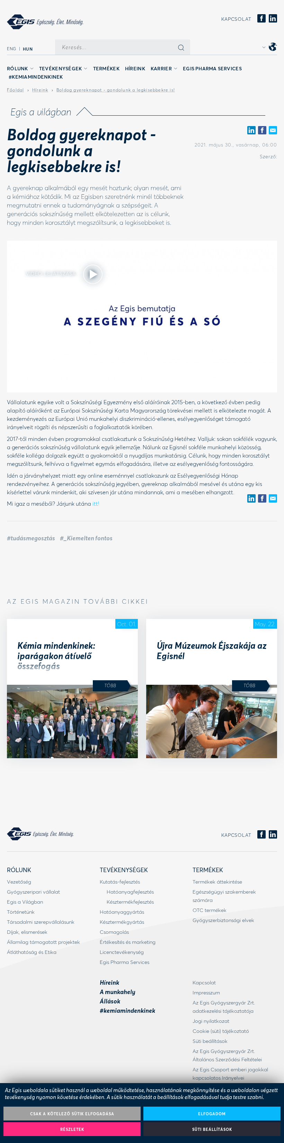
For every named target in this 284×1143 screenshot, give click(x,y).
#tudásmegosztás (31, 538)
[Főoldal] (45, 21)
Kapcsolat (236, 19)
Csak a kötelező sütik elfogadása (72, 1113)
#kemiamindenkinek (36, 76)
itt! (95, 503)
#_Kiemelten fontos (86, 538)
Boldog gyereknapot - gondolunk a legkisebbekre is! (115, 90)
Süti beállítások (212, 1129)
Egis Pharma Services (212, 68)
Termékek (106, 68)
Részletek (72, 1129)
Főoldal (15, 90)
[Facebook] (261, 19)
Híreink (135, 68)
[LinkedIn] (273, 19)
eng (11, 48)
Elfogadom (212, 1113)
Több (110, 685)
